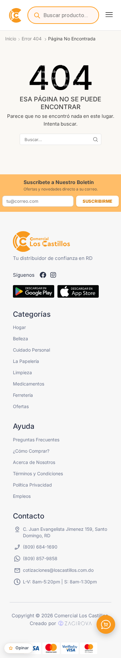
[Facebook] (43, 275)
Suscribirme (97, 201)
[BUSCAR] (95, 139)
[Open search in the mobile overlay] (63, 15)
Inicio (10, 38)
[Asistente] (105, 624)
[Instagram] (53, 275)
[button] (109, 14)
